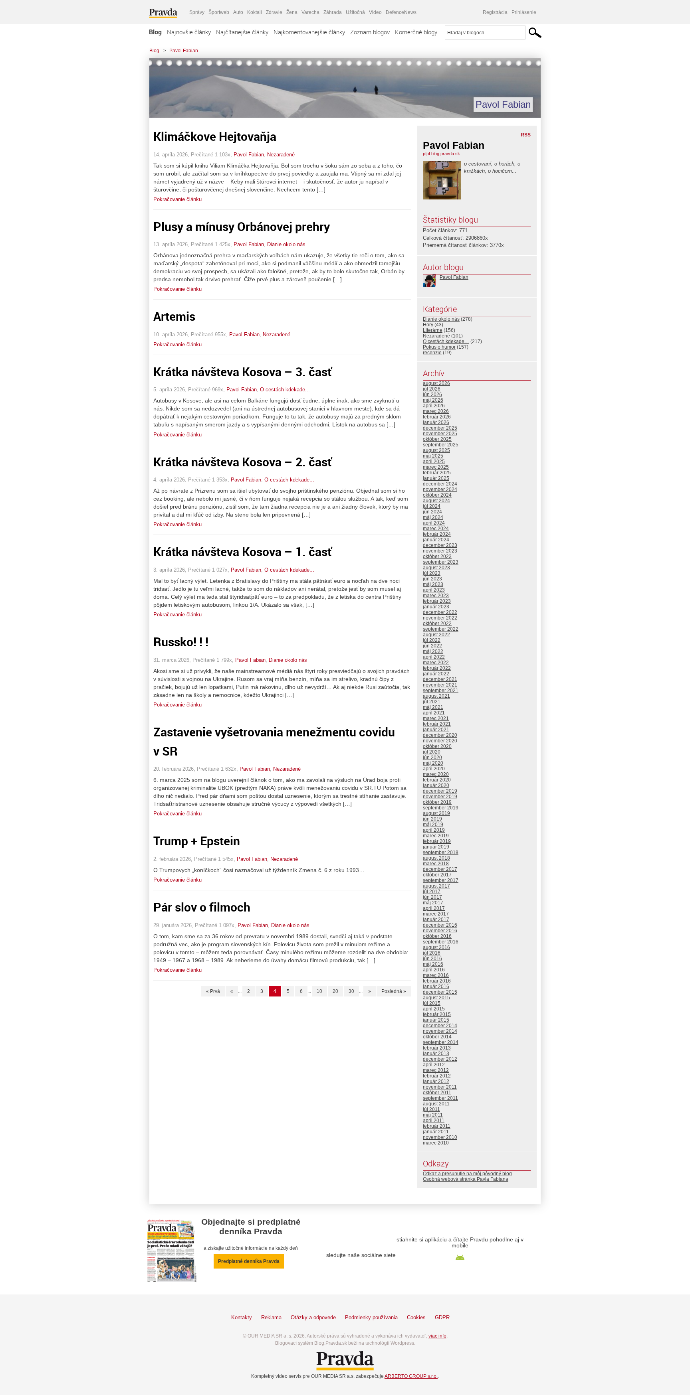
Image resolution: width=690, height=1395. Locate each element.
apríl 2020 (434, 768)
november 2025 (440, 433)
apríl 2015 (434, 1009)
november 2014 (440, 1031)
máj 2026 (433, 400)
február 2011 (436, 1126)
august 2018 (436, 858)
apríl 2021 (434, 713)
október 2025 (437, 439)
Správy (196, 12)
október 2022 (437, 623)
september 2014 (440, 1042)
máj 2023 (433, 584)
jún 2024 (432, 512)
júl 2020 (431, 752)
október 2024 (437, 495)
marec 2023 (436, 595)
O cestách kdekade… (446, 341)
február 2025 (437, 473)
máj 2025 (433, 456)
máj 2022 (433, 651)
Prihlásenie (524, 12)
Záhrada (332, 12)
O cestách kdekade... (285, 390)
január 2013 (436, 1053)
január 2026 (436, 422)
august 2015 (436, 997)
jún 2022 (432, 646)
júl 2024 (431, 506)
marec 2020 (436, 774)
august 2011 (436, 1104)
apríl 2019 (434, 830)
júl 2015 (431, 1003)
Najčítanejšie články (242, 32)
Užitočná (355, 12)
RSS (526, 135)
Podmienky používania (371, 1317)
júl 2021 (431, 701)
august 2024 (436, 500)
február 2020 (437, 780)
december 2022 (440, 612)
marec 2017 (436, 914)
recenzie (432, 352)
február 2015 (437, 1014)
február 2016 (437, 981)
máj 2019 (433, 824)
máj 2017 (433, 903)
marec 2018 (436, 863)
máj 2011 (433, 1115)
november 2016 (440, 930)
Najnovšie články (189, 32)
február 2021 (437, 724)
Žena (291, 12)
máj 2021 (433, 707)
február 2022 (437, 668)
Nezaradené (281, 155)
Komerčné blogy (416, 32)
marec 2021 (436, 718)
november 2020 (440, 741)
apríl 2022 (434, 657)
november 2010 (440, 1137)
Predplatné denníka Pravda (249, 1261)
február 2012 (437, 1076)
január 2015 (436, 1020)
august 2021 (436, 696)
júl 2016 (431, 953)
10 (319, 991)
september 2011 (440, 1098)
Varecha (310, 12)
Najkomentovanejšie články (309, 32)
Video (375, 12)
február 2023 (437, 601)
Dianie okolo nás (286, 244)
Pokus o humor (439, 347)
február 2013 (437, 1048)
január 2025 (436, 478)
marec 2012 (436, 1070)
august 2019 (436, 813)
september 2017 (440, 880)
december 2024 (440, 484)
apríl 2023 (434, 590)
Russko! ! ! (180, 641)
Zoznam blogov (370, 32)
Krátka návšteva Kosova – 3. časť (242, 371)
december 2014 (440, 1025)
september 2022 (440, 629)
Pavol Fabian (183, 50)
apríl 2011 (433, 1120)
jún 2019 (432, 819)
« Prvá (213, 991)
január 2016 (436, 986)
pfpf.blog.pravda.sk (441, 153)
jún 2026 (432, 394)
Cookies (416, 1317)
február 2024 (437, 534)
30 (351, 991)
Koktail (254, 12)
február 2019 (437, 841)
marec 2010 (436, 1143)
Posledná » (393, 991)
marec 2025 (436, 467)
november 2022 (440, 618)
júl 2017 (431, 891)
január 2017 (436, 919)
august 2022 (436, 634)
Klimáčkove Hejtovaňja (214, 136)
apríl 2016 (434, 970)
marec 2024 (436, 528)
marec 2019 (436, 836)
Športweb (218, 12)
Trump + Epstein (196, 841)
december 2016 (440, 925)
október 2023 (437, 556)
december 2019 (440, 791)
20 (335, 991)
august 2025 (436, 450)
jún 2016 (432, 958)
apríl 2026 (434, 405)
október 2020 (437, 746)
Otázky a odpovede (313, 1317)
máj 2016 (433, 964)
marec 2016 (436, 975)
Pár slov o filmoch (201, 907)
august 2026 (436, 383)
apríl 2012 (434, 1064)
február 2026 (437, 417)
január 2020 (436, 785)
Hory (428, 325)
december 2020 (440, 735)
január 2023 (436, 607)
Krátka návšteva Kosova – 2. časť (242, 462)
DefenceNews (401, 12)
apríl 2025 (434, 461)
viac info (437, 1336)
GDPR (442, 1317)
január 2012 (436, 1081)
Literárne (432, 330)
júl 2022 (431, 640)
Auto (238, 12)
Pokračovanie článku (177, 199)
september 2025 (440, 445)
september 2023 (440, 562)
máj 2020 (433, 763)
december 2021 (440, 679)
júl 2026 (431, 389)
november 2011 (440, 1087)
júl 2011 (431, 1109)
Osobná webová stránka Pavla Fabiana (465, 1179)
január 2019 (436, 847)
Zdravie (274, 12)
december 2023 (440, 545)
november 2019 (440, 796)
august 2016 (436, 947)
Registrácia (495, 12)
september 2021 (440, 690)
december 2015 (440, 992)
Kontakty (241, 1317)
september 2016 (440, 942)
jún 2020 (432, 757)
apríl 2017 (434, 908)
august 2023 (436, 567)
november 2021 (440, 685)
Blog (155, 32)
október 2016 (437, 936)
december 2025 (440, 428)
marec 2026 (436, 411)
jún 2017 (432, 897)
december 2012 (440, 1059)
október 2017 (437, 875)
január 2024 (436, 540)
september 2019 (440, 808)
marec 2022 (436, 662)
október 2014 (437, 1037)
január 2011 (436, 1132)
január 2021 (436, 729)
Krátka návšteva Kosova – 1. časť (242, 551)
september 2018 (440, 852)
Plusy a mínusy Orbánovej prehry (241, 226)
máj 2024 (433, 517)
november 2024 (440, 489)
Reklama (271, 1317)
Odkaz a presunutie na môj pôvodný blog (467, 1173)
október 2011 (437, 1092)
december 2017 (440, 869)
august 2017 (436, 886)
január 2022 (436, 674)
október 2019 (437, 802)
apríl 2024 (434, 523)
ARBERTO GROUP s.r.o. (411, 1376)
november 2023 (440, 551)
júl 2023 (431, 573)
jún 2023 (432, 579)
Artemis (174, 316)
